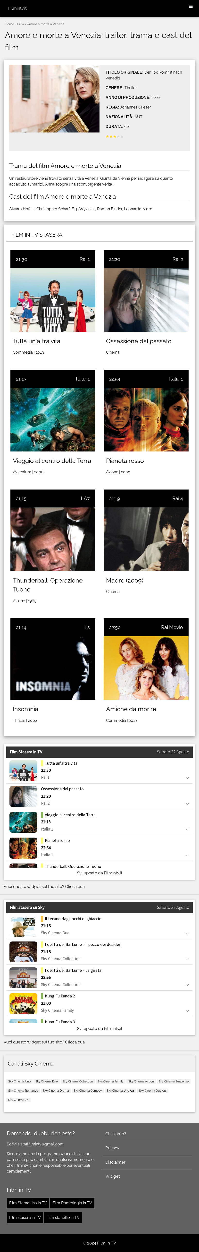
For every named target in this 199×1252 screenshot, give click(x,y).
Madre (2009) (124, 580)
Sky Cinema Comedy (88, 1090)
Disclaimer (115, 1162)
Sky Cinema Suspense (174, 1081)
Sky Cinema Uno (19, 1081)
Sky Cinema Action (141, 1081)
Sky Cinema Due (46, 1081)
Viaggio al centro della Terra (52, 460)
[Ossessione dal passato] (146, 300)
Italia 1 (83, 379)
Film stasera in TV (25, 1217)
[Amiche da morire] (146, 668)
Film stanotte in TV (63, 1217)
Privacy (112, 1147)
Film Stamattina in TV (28, 1203)
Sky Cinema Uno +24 (120, 1090)
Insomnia (25, 709)
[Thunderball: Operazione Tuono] (52, 539)
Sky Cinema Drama (56, 1090)
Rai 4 (177, 498)
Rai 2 (178, 259)
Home (9, 24)
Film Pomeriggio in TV (72, 1203)
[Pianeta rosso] (146, 419)
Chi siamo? (115, 1133)
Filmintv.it (17, 8)
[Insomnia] (52, 668)
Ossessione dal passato (139, 341)
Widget (112, 1176)
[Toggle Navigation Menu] (191, 6)
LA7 (85, 498)
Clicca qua (75, 886)
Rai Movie (172, 627)
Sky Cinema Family (111, 1081)
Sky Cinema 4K (18, 1100)
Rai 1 (85, 259)
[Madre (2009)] (146, 539)
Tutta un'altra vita (36, 341)
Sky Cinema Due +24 (152, 1090)
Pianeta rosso (125, 460)
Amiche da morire (131, 709)
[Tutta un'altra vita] (52, 300)
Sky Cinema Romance (23, 1090)
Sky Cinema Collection (78, 1081)
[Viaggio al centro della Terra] (52, 419)
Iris (86, 627)
